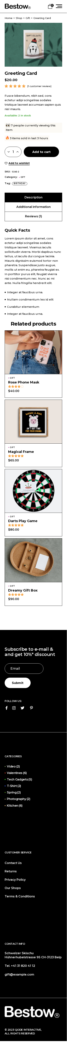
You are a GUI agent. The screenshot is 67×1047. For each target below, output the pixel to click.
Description (33, 197)
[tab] (33, 197)
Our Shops (13, 888)
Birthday (19, 183)
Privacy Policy (15, 879)
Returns (11, 871)
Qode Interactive (27, 1029)
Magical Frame (21, 452)
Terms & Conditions (20, 896)
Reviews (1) (33, 216)
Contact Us (13, 863)
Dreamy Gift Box (22, 590)
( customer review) (39, 86)
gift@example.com (19, 974)
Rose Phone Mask (23, 382)
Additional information (33, 207)
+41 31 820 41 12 (23, 966)
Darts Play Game (22, 521)
